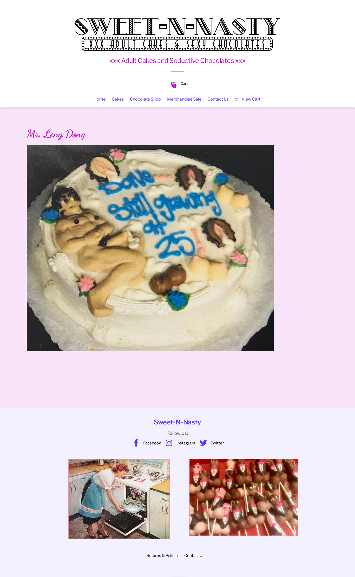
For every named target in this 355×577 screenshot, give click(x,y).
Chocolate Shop (145, 99)
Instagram (185, 443)
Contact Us (218, 99)
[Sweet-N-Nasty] (177, 31)
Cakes (118, 99)
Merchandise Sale (184, 99)
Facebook (151, 443)
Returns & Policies (163, 555)
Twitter (217, 443)
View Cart (250, 99)
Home (100, 99)
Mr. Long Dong (56, 133)
